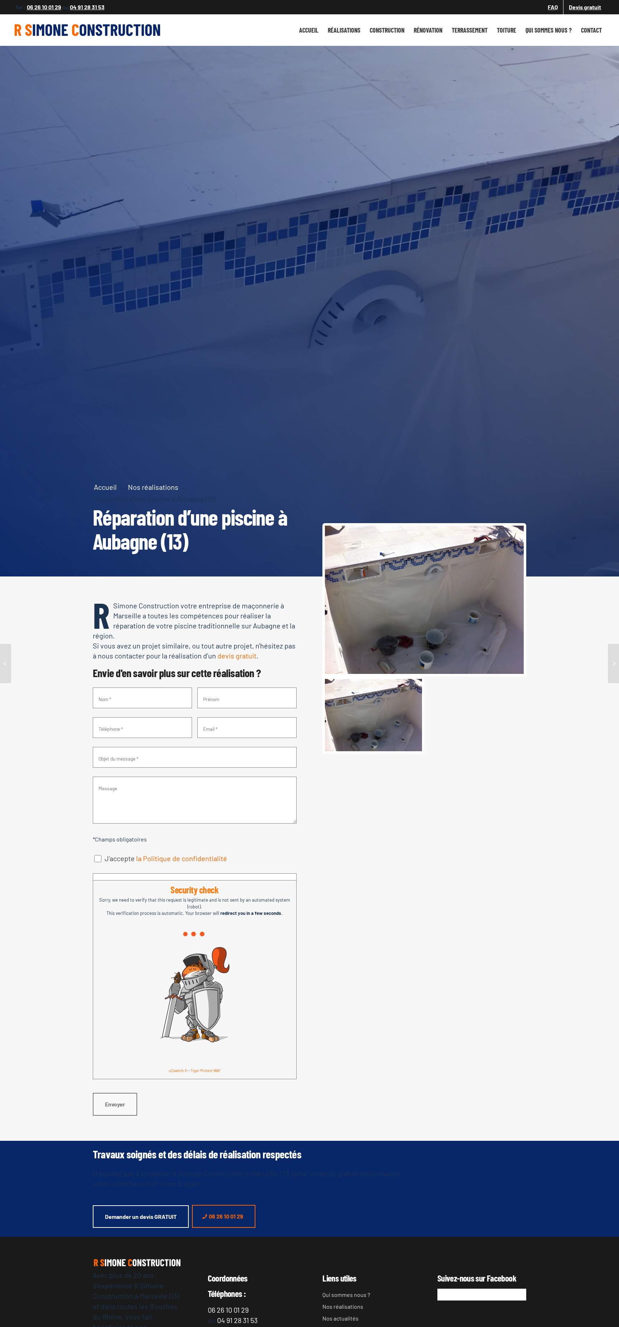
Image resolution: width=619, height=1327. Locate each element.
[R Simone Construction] (87, 30)
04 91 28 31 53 (87, 7)
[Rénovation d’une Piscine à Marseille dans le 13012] (613, 663)
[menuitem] (552, 7)
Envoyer (115, 1104)
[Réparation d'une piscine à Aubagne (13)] (424, 599)
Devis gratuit (585, 7)
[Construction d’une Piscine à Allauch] (5, 663)
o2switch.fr (178, 1070)
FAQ (553, 7)
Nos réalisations (342, 1306)
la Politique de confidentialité (181, 858)
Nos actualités (340, 1318)
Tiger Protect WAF (206, 1070)
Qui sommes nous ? (346, 1294)
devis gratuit (236, 655)
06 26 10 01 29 (44, 7)
